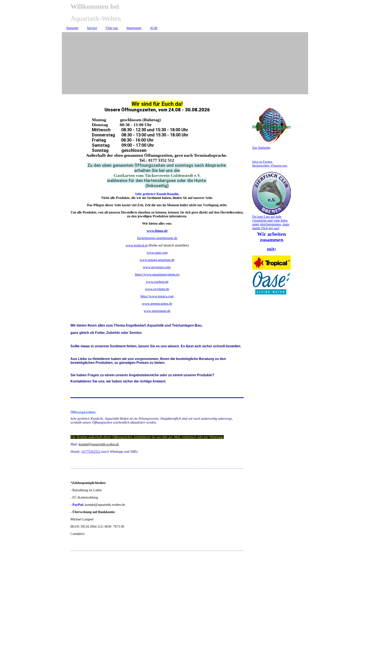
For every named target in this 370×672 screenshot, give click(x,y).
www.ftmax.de (157, 231)
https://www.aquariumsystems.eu (157, 274)
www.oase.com (157, 252)
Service (92, 28)
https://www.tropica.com (157, 296)
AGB (153, 28)
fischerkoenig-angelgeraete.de (157, 238)
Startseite (72, 28)
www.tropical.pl (137, 245)
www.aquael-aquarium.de (157, 260)
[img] (185, 63)
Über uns (112, 28)
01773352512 (91, 451)
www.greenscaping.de (157, 303)
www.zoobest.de (157, 282)
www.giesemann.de (157, 311)
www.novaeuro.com (156, 267)
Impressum (134, 28)
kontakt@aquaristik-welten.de (99, 444)
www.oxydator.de (157, 289)
